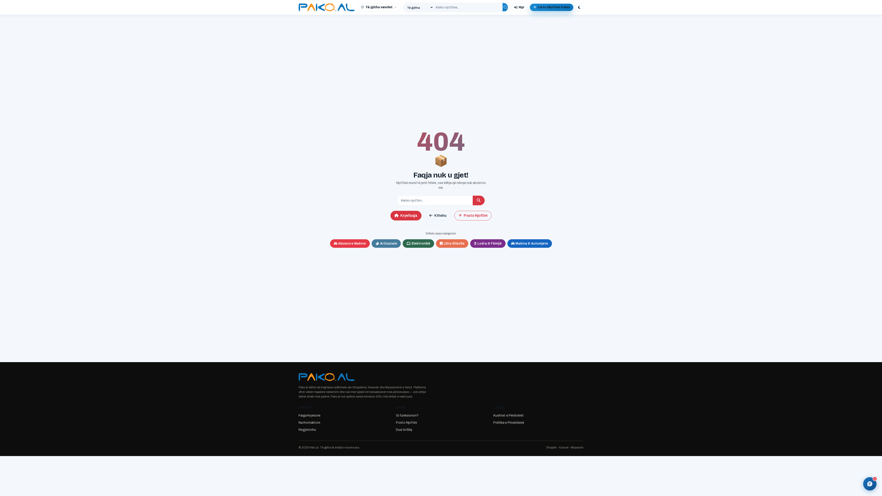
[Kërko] (505, 7)
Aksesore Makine (352, 243)
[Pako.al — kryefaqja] (327, 7)
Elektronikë (421, 243)
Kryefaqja (408, 215)
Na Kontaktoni (309, 422)
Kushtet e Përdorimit (508, 415)
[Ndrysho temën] (579, 7)
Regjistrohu (307, 429)
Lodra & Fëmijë (490, 243)
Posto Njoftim (476, 215)
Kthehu (440, 215)
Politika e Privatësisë (508, 422)
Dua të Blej (404, 429)
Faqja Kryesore (309, 415)
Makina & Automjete (531, 243)
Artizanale (388, 243)
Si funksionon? (407, 415)
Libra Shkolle (454, 243)
